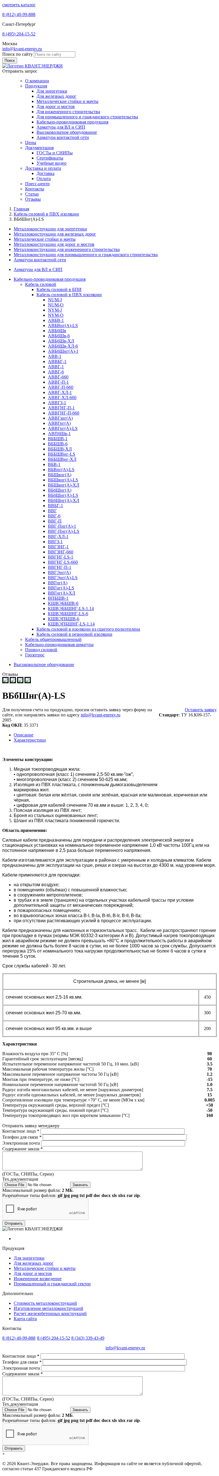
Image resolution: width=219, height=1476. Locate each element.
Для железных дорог (56, 96)
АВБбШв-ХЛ (61, 340)
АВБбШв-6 (59, 335)
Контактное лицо (20, 1131)
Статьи (32, 194)
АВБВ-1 (56, 320)
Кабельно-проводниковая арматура (59, 644)
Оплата (43, 178)
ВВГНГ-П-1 (59, 567)
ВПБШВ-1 (58, 598)
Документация (39, 147)
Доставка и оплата (43, 168)
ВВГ (52, 510)
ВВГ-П (55, 521)
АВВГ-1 (56, 366)
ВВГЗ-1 (55, 541)
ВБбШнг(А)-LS (63, 495)
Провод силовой (41, 649)
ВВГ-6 (54, 515)
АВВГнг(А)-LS (63, 428)
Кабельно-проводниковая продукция (72, 121)
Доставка (45, 173)
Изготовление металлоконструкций (48, 1308)
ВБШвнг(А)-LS (63, 479)
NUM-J (55, 299)
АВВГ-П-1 (58, 382)
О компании (37, 80)
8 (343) (87, 1338)
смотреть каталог (19, 4)
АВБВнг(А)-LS (63, 325)
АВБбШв (57, 330)
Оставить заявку (201, 709)
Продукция (36, 85)
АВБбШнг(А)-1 (63, 351)
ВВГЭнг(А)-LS (63, 577)
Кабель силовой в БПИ (59, 289)
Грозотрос (34, 654)
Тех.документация (20, 1179)
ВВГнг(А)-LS (61, 587)
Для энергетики (51, 91)
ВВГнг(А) (57, 582)
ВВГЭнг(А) (59, 572)
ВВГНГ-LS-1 (60, 557)
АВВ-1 (54, 356)
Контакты (34, 188)
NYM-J (55, 310)
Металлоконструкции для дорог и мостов (54, 244)
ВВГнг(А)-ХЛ (61, 593)
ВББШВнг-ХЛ (62, 459)
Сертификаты (49, 158)
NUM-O (56, 304)
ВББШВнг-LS (61, 454)
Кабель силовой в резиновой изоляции (74, 634)
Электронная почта (21, 1143)
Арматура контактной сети (62, 137)
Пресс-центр (37, 183)
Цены (30, 142)
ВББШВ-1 (58, 438)
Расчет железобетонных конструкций (50, 1313)
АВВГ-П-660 (60, 387)
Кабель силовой (40, 284)
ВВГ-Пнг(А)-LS (63, 531)
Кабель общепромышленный (53, 639)
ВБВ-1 (54, 464)
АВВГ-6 (56, 371)
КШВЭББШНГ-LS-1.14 (71, 608)
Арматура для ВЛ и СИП (60, 127)
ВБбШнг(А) (59, 490)
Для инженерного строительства (68, 111)
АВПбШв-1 (59, 433)
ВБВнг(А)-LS (61, 469)
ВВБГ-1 (55, 505)
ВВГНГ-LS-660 (63, 562)
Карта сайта (25, 1318)
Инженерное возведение (38, 1278)
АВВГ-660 (58, 377)
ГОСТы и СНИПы (54, 152)
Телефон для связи (22, 1137)
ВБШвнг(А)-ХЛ (63, 485)
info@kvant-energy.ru (22, 48)
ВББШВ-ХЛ (60, 449)
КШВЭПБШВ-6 (63, 618)
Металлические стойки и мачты (67, 101)
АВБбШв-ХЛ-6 (63, 346)
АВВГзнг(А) (60, 418)
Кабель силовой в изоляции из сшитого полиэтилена (88, 629)
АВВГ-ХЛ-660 (62, 397)
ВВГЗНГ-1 (58, 546)
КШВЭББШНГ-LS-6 (68, 613)
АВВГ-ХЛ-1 (60, 392)
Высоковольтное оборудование (66, 132)
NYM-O (56, 315)
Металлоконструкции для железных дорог (55, 234)
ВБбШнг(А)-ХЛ (63, 500)
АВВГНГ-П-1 (61, 407)
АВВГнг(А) (59, 423)
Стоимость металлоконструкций (45, 1303)
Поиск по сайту (18, 54)
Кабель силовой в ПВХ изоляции (69, 294)
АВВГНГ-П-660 (63, 413)
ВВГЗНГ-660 (60, 551)
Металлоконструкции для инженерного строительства (67, 249)
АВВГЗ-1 (57, 402)
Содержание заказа (22, 1148)
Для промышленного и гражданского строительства (87, 116)
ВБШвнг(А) (59, 474)
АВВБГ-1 (57, 361)
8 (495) (18, 33)
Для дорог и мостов (55, 106)
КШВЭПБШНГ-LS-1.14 (71, 624)
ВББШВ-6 (58, 443)
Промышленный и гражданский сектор (52, 1283)
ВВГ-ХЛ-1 (58, 536)
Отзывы (33, 199)
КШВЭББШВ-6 (63, 603)
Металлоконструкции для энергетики (50, 228)
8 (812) (18, 14)
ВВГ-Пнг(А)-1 (62, 526)
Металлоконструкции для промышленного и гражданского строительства (86, 254)
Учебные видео (51, 163)
